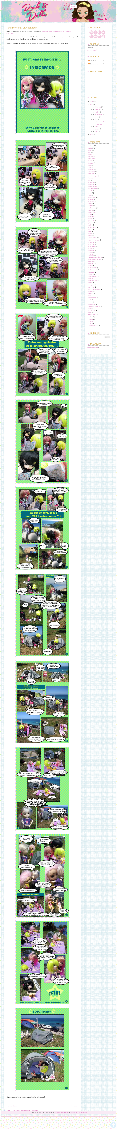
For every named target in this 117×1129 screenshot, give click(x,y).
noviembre (98, 109)
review (90, 293)
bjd (89, 180)
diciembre (98, 107)
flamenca (91, 272)
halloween (91, 184)
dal (47, 31)
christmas (91, 242)
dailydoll (91, 250)
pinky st (90, 291)
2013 (91, 104)
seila (89, 300)
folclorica (91, 274)
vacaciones (68, 31)
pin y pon (91, 221)
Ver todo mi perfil (92, 50)
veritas (90, 317)
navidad (90, 169)
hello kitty (91, 174)
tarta (89, 308)
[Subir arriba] (113, 1125)
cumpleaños (92, 246)
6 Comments (10, 33)
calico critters (92, 238)
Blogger (57, 1112)
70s (89, 195)
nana (90, 283)
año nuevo (91, 171)
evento (90, 210)
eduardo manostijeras (95, 257)
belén (90, 231)
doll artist (91, 255)
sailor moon (92, 298)
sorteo (90, 225)
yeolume (91, 321)
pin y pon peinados (94, 289)
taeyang (90, 178)
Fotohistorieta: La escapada (22, 27)
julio (96, 119)
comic (44, 31)
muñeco (90, 154)
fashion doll (92, 268)
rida (89, 295)
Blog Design (65, 1112)
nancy (90, 218)
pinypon (90, 223)
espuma (90, 263)
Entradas (93, 60)
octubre (97, 112)
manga (90, 278)
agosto (97, 117)
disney (90, 253)
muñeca (58, 31)
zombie (90, 323)
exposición (91, 212)
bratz (90, 236)
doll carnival (92, 208)
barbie (90, 161)
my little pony (92, 189)
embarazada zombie (94, 259)
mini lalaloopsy (93, 186)
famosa (90, 265)
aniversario (91, 197)
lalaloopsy (91, 216)
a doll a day (92, 227)
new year (91, 285)
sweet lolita (91, 304)
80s (89, 165)
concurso (91, 182)
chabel (90, 199)
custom (90, 248)
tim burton (91, 310)
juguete (90, 163)
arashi (90, 229)
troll (89, 313)
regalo (90, 191)
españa (90, 261)
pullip (62, 31)
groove (90, 157)
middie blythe (92, 280)
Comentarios (94, 64)
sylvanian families (94, 306)
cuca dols (91, 244)
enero (96, 131)
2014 (91, 101)
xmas (90, 193)
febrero (97, 129)
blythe (90, 233)
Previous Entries (12, 1106)
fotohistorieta (52, 31)
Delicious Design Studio (79, 1112)
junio (96, 126)
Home (73, 6)
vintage (90, 319)
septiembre (98, 114)
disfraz (90, 206)
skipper (90, 302)
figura (90, 214)
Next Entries (74, 1106)
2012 (91, 135)
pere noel (91, 287)
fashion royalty (92, 270)
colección (91, 201)
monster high (92, 176)
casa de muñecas (93, 240)
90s (89, 167)
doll (89, 150)
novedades (91, 159)
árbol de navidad (93, 325)
